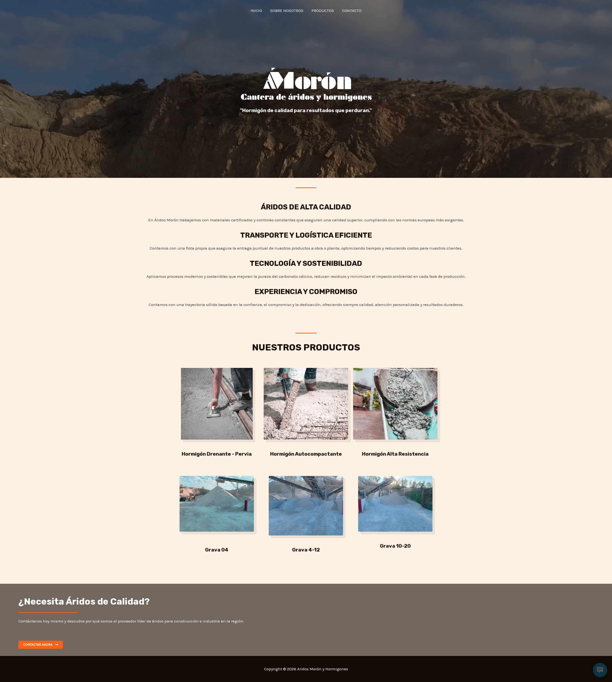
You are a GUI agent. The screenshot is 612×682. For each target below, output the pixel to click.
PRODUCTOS (322, 10)
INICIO (256, 10)
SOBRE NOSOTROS (286, 10)
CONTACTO (351, 10)
